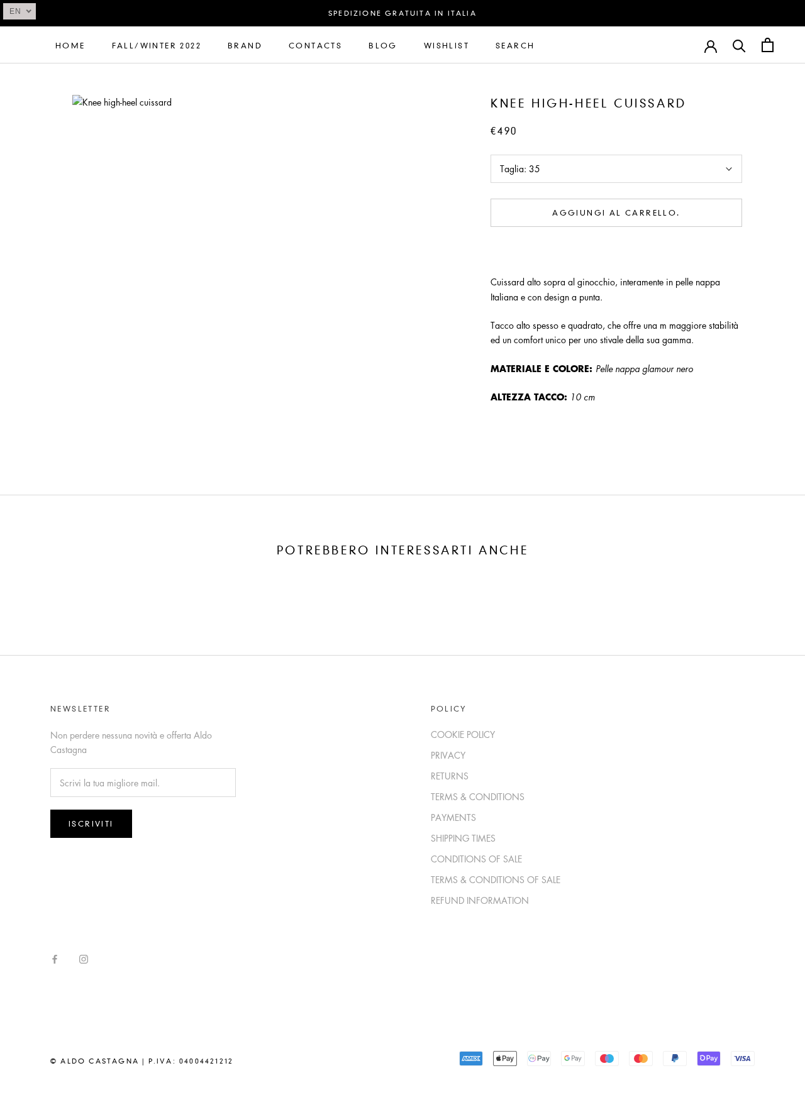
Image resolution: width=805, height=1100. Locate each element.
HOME (70, 45)
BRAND (245, 45)
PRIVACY (448, 755)
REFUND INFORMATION (480, 900)
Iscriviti (91, 823)
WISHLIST (446, 45)
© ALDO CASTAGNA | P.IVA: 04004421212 (141, 1061)
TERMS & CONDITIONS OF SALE (495, 879)
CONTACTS (315, 45)
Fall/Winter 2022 (156, 45)
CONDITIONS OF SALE (476, 858)
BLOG (383, 45)
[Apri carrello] (768, 45)
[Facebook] (54, 958)
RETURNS (450, 775)
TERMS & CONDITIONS (478, 796)
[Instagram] (83, 958)
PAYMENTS (453, 817)
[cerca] (739, 45)
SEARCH (515, 45)
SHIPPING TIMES (463, 838)
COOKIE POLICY (463, 734)
